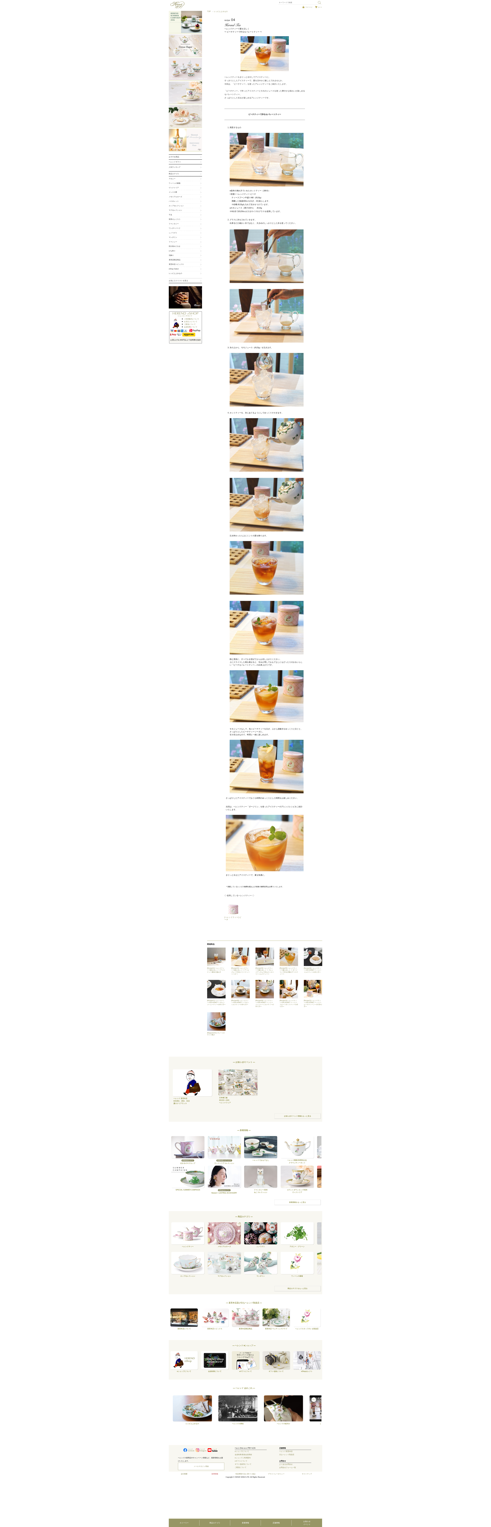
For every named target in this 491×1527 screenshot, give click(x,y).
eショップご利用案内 (243, 1458)
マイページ (308, 7)
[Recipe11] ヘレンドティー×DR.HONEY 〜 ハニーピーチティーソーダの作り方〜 (313, 1003)
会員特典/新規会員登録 (243, 1455)
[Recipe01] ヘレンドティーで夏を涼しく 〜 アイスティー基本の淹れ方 (216, 970)
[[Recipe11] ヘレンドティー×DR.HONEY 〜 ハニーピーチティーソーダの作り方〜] (313, 989)
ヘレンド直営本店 (286, 1451)
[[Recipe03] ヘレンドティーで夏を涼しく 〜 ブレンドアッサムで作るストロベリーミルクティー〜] (264, 957)
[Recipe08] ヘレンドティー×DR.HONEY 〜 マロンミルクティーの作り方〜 (240, 1002)
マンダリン (173, 237)
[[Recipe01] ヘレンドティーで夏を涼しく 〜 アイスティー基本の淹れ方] (216, 957)
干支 (170, 215)
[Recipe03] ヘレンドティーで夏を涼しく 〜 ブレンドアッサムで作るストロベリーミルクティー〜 (264, 971)
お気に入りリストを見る (178, 281)
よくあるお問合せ (286, 1464)
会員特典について (190, 327)
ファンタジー (174, 224)
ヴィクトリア (174, 188)
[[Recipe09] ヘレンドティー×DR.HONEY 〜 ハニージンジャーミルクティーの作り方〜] (264, 989)
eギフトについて (241, 1461)
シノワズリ (173, 233)
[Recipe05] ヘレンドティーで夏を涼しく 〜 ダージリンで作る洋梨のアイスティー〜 (289, 971)
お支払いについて (190, 322)
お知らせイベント (306, 1522)
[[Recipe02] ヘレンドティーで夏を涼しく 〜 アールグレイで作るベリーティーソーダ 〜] (240, 957)
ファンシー (173, 242)
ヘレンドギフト (175, 162)
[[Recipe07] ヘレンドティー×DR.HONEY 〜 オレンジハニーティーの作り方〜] (216, 989)
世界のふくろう (174, 219)
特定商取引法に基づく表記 (245, 1474)
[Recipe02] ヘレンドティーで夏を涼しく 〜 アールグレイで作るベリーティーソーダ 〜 (240, 971)
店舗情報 (276, 1523)
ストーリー (184, 1523)
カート (320, 7)
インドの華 (173, 192)
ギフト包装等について (243, 1464)
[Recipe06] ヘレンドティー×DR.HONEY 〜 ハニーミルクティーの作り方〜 (312, 970)
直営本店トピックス (176, 264)
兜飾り (171, 255)
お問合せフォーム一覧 (287, 1467)
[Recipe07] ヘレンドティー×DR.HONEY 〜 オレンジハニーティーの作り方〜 (216, 1002)
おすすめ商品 (174, 157)
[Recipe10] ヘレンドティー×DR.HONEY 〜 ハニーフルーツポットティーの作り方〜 (289, 1003)
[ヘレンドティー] (233, 906)
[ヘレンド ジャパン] (177, 8)
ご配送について (190, 324)
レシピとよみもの (221, 11)
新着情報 (245, 1523)
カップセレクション (176, 206)
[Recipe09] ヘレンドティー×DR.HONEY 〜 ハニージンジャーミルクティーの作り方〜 (264, 1003)
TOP (209, 11)
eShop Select (174, 269)
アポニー (172, 179)
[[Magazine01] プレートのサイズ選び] (216, 1021)
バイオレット (174, 201)
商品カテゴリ (214, 1523)
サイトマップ (307, 1474)
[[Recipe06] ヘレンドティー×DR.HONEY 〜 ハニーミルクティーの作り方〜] (313, 957)
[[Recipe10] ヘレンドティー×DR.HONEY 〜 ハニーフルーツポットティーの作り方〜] (289, 989)
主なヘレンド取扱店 (286, 1455)
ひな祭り (172, 251)
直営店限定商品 (174, 260)
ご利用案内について (191, 319)
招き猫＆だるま (174, 246)
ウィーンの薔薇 (174, 183)
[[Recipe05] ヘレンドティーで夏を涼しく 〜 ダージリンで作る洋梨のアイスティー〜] (289, 957)
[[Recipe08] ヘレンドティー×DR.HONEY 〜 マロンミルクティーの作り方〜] (240, 989)
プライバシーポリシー (276, 1474)
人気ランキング (174, 167)
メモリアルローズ (175, 197)
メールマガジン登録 (201, 1466)
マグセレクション (175, 210)
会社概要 (184, 1474)
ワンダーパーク (174, 228)
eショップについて (242, 1451)
